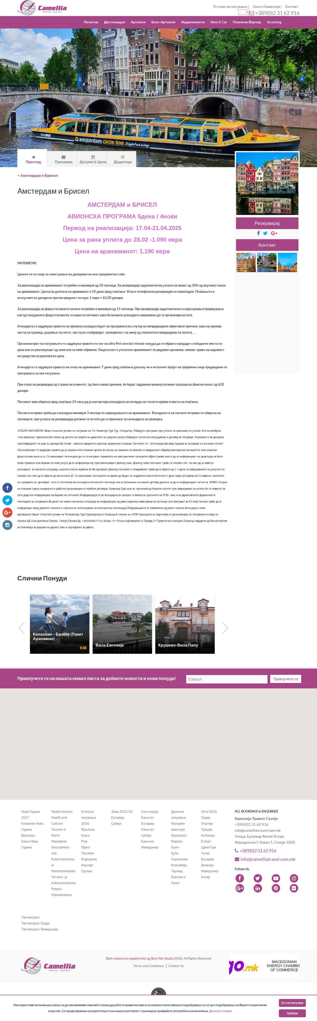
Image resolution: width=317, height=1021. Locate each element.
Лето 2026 (209, 811)
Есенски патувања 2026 (88, 817)
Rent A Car (219, 22)
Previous (20, 626)
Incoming (274, 22)
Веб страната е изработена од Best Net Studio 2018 (144, 958)
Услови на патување (230, 6)
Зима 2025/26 (122, 811)
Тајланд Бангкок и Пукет (178, 877)
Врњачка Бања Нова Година (29, 841)
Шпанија (207, 865)
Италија (207, 823)
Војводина (89, 859)
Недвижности (193, 22)
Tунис (205, 853)
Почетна (91, 22)
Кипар (205, 877)
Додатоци (123, 162)
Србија (116, 823)
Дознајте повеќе (220, 1011)
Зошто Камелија (266, 6)
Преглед (33, 162)
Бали (175, 847)
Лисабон (87, 853)
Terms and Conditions (148, 966)
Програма (63, 162)
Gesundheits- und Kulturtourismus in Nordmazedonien (63, 859)
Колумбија (179, 865)
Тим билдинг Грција (35, 923)
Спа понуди (149, 811)
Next (224, 626)
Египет (206, 841)
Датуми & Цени (93, 162)
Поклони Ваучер (247, 22)
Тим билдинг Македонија (39, 929)
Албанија (208, 835)
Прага (85, 847)
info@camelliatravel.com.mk (267, 859)
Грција (205, 817)
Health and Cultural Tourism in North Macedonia (59, 829)
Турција (206, 829)
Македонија (209, 871)
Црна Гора (208, 847)
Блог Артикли (163, 22)
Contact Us (176, 966)
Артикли (138, 22)
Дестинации (114, 22)
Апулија (87, 865)
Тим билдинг (30, 917)
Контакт (291, 6)
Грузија (86, 871)
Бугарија (117, 817)
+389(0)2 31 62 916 (277, 13)
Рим (84, 841)
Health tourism (62, 811)
